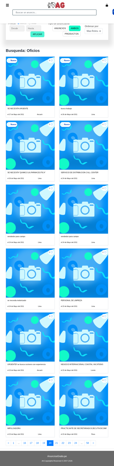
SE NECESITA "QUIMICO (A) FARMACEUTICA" (26, 172)
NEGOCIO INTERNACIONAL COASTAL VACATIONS (82, 364)
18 (37, 443)
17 (31, 443)
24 (75, 443)
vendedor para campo (16, 236)
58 (87, 443)
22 (63, 443)
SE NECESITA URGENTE (17, 109)
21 (56, 443)
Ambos (75, 28)
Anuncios (60, 28)
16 (24, 443)
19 (43, 443)
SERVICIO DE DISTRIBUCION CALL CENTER (79, 172)
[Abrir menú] (7, 5)
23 (69, 443)
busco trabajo (66, 109)
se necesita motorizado (16, 300)
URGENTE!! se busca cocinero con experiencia (26, 364)
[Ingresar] (107, 5)
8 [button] (49, 60)
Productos (72, 34)
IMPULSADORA (13, 428)
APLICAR (37, 34)
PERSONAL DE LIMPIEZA (71, 300)
